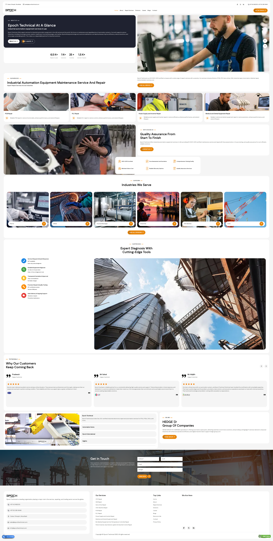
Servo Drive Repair (101, 505)
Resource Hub (157, 516)
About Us (13, 41)
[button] (265, 41)
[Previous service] (23, 108)
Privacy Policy (157, 522)
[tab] (119, 418)
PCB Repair (99, 510)
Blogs (149, 10)
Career (144, 10)
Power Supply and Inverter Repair (105, 516)
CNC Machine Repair (101, 507)
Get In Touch (259, 10)
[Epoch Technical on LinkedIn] (243, 5)
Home (116, 10)
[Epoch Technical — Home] (11, 10)
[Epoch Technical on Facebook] (237, 5)
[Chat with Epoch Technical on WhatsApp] (264, 536)
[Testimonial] (8, 384)
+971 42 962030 (253, 4)
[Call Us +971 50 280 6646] (8, 537)
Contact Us (146, 149)
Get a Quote (27, 41)
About (121, 10)
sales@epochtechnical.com (32, 4)
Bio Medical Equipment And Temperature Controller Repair (112, 522)
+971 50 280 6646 (263, 4)
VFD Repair (99, 499)
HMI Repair (99, 502)
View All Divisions (135, 232)
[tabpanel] (42, 429)
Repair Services (129, 10)
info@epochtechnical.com (18, 528)
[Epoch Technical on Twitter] (240, 5)
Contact (154, 10)
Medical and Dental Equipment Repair (106, 519)
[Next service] (250, 108)
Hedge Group (168, 437)
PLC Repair (99, 513)
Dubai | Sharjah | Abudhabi (14, 4)
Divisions (137, 10)
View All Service (145, 85)
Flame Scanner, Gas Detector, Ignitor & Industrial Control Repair (114, 525)
